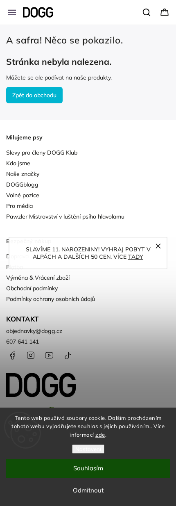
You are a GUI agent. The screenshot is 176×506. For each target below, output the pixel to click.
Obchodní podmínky (32, 288)
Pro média (19, 206)
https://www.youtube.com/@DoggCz (49, 355)
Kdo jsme (18, 163)
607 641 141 (22, 341)
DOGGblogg (22, 184)
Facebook (12, 355)
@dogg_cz (67, 355)
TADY (135, 256)
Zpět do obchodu (34, 95)
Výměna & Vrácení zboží (38, 277)
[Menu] (12, 12)
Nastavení (88, 449)
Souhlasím (88, 468)
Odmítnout (88, 490)
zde (100, 434)
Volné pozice (22, 195)
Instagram (31, 355)
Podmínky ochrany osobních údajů (50, 299)
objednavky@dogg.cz (34, 331)
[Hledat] (147, 12)
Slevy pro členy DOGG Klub (41, 152)
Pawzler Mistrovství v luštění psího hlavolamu (65, 216)
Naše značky (22, 174)
